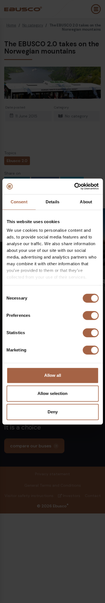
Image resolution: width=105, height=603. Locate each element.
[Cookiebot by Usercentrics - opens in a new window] (75, 186)
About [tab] (86, 201)
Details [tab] (52, 201)
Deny (53, 411)
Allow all (52, 375)
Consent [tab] (19, 201)
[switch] (91, 315)
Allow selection (52, 393)
